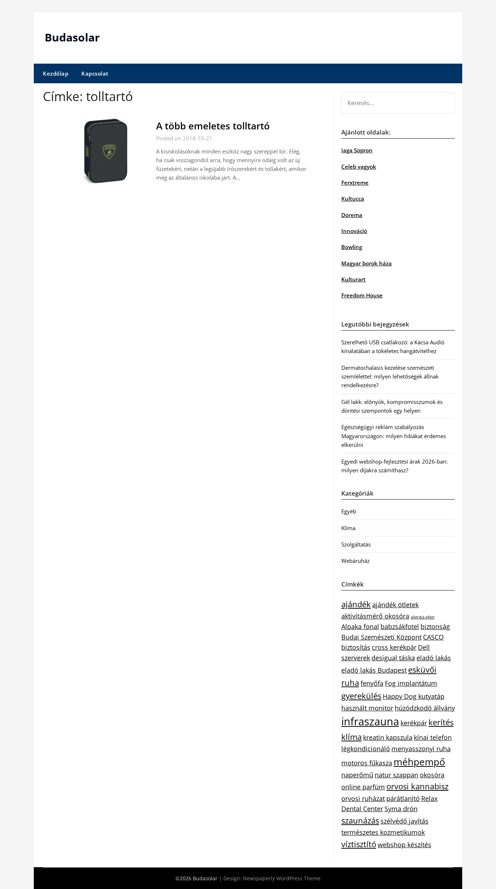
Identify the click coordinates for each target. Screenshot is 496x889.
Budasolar (72, 37)
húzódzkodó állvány (425, 708)
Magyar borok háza (366, 263)
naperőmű (357, 774)
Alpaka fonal (360, 626)
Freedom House (362, 295)
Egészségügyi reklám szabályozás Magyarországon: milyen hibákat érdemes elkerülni (393, 435)
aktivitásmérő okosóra (375, 616)
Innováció (354, 231)
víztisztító (358, 844)
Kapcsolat (95, 73)
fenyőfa (372, 683)
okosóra (432, 774)
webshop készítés (404, 844)
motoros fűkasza (366, 762)
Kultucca (352, 198)
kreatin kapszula (387, 737)
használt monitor (367, 708)
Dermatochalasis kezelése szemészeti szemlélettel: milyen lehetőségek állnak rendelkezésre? (390, 376)
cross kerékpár (394, 647)
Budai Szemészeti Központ (381, 637)
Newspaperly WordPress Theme (282, 878)
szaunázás (360, 820)
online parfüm (363, 786)
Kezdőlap (55, 73)
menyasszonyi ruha (421, 748)
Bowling (351, 247)
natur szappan (396, 774)
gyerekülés (361, 695)
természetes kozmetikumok (383, 832)
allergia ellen (423, 617)
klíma (351, 736)
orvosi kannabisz (417, 786)
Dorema (351, 215)
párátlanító (403, 798)
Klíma (348, 528)
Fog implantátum (411, 683)
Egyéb (348, 511)
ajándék (356, 604)
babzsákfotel (400, 626)
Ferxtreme (355, 182)
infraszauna (370, 721)
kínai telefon (433, 737)
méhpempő (419, 761)
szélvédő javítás (404, 821)
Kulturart (353, 279)
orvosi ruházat (363, 798)
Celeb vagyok (358, 166)
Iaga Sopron (357, 150)
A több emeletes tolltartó (213, 125)
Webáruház (355, 560)
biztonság (435, 626)
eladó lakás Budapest (374, 670)
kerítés (441, 722)
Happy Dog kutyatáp (413, 696)
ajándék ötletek (395, 604)
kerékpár (414, 722)
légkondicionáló (365, 748)
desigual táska (393, 657)
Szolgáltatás (356, 544)
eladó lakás (433, 657)
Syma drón (401, 808)
